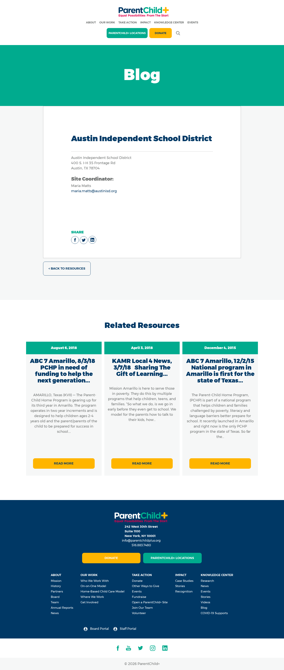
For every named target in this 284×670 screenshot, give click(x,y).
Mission (56, 581)
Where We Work (92, 597)
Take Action (127, 22)
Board (55, 597)
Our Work (107, 22)
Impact (145, 22)
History (56, 586)
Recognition (184, 591)
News (55, 613)
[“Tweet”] (84, 240)
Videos (205, 602)
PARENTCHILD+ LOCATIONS (127, 33)
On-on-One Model (93, 586)
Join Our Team (142, 607)
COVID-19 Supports (214, 613)
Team (55, 602)
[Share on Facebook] (75, 240)
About (91, 22)
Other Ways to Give (145, 586)
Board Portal (99, 629)
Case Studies (184, 581)
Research (207, 581)
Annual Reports (62, 607)
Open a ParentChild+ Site (150, 602)
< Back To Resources (66, 268)
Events (192, 22)
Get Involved (89, 602)
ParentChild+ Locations (172, 558)
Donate (160, 33)
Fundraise (139, 597)
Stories (180, 586)
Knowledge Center (169, 22)
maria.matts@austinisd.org (94, 191)
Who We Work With (95, 581)
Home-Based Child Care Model (102, 591)
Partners (57, 591)
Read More (64, 463)
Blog (204, 607)
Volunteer (139, 613)
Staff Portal (127, 629)
